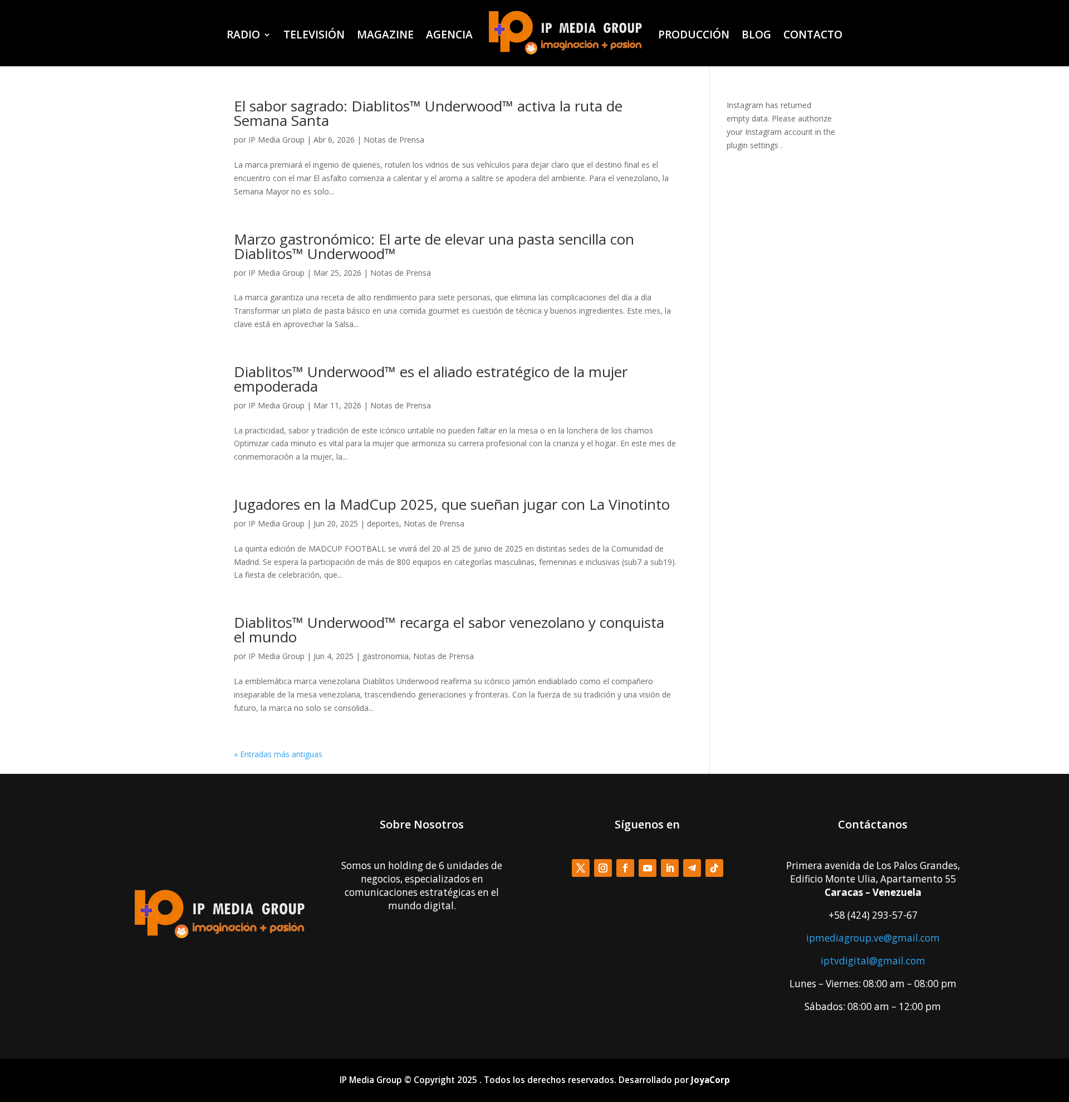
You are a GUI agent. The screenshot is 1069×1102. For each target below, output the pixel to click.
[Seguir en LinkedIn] (670, 868)
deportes (383, 523)
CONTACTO (812, 34)
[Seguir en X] (581, 868)
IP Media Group (276, 139)
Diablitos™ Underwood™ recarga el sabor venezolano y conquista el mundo (449, 629)
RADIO (243, 34)
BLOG (756, 34)
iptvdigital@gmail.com (873, 960)
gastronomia (385, 656)
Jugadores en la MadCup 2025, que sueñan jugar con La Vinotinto (452, 504)
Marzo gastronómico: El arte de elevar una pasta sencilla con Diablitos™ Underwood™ (434, 246)
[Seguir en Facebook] (625, 868)
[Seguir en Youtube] (647, 868)
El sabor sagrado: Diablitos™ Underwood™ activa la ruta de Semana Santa (428, 113)
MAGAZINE (385, 34)
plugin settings (754, 145)
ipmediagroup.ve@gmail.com (873, 938)
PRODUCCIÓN (693, 34)
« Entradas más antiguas (278, 754)
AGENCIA (449, 34)
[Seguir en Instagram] (603, 868)
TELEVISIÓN (314, 34)
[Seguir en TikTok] (714, 868)
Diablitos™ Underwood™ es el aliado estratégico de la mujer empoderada (430, 379)
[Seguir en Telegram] (692, 868)
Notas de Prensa (394, 139)
